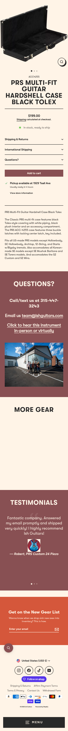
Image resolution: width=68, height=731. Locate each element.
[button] (8, 648)
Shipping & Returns (16, 139)
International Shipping (18, 149)
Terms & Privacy (15, 690)
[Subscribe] (56, 629)
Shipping (21, 119)
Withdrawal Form (52, 690)
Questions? (12, 159)
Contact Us (33, 690)
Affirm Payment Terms (46, 685)
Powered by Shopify (41, 707)
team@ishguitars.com (42, 315)
